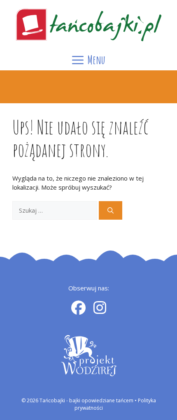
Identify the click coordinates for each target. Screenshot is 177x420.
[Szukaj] (110, 210)
